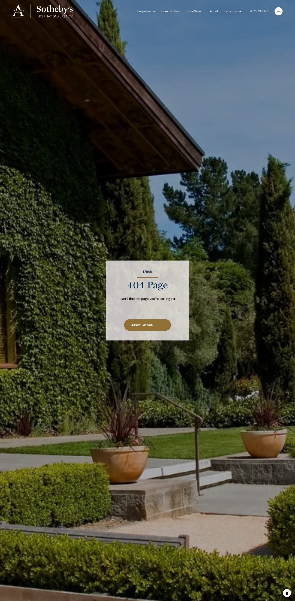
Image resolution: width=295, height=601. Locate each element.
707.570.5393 (258, 11)
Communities (170, 11)
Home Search (194, 11)
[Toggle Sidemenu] (279, 11)
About (214, 11)
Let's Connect (234, 11)
